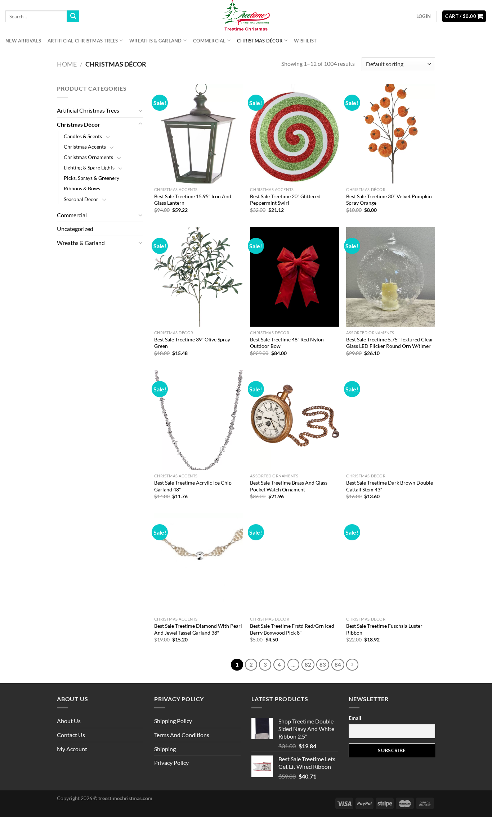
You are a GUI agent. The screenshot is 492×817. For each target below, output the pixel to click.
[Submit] (73, 16)
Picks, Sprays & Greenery (91, 178)
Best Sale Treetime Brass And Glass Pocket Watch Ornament (288, 486)
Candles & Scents (83, 136)
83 (322, 664)
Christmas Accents (85, 147)
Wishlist (305, 41)
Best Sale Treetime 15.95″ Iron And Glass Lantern (192, 199)
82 (308, 664)
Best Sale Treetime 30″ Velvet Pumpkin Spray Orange (389, 199)
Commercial (209, 41)
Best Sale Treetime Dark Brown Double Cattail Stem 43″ (389, 486)
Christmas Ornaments (88, 157)
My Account (72, 748)
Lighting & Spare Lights (89, 167)
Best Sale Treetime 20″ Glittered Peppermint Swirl (285, 199)
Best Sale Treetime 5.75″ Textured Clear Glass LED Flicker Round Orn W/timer (389, 342)
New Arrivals (23, 41)
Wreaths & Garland (155, 41)
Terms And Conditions (181, 734)
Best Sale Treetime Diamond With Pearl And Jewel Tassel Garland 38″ (198, 629)
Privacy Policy (171, 762)
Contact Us (71, 734)
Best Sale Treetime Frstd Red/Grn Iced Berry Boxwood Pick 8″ (292, 629)
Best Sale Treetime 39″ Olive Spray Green (192, 342)
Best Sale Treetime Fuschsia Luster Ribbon (384, 629)
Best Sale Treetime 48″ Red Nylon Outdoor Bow (287, 342)
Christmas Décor (260, 41)
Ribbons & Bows (82, 188)
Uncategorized (75, 228)
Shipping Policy (173, 720)
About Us (69, 720)
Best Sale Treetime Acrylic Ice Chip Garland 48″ (193, 486)
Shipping (165, 748)
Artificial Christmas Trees (83, 41)
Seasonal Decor (81, 199)
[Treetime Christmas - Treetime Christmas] (246, 16)
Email (355, 718)
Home (67, 64)
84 (338, 664)
